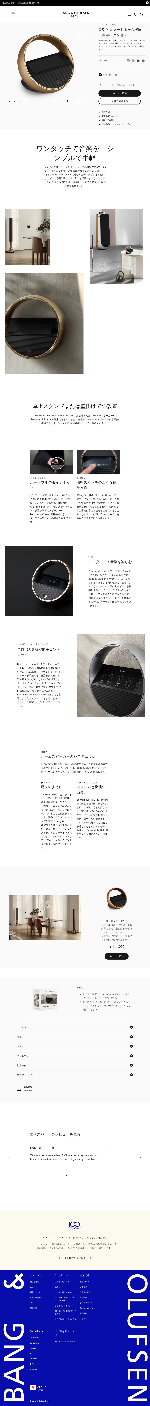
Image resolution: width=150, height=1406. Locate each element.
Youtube (33, 1359)
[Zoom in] (78, 36)
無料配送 (106, 112)
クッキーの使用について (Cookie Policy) (65, 1299)
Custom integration (88, 1308)
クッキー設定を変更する (64, 1292)
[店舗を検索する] (135, 14)
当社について (85, 1281)
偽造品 (58, 1287)
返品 (32, 1287)
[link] (129, 14)
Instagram (34, 1343)
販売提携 (83, 1313)
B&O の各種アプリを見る (65, 1341)
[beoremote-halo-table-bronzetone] (116, 918)
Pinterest (34, 1369)
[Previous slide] (67, 101)
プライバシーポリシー (64, 1305)
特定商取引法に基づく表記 (65, 1319)
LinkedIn (33, 1348)
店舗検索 (33, 1308)
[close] (147, 2)
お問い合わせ (35, 1297)
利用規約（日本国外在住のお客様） (65, 1312)
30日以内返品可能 (110, 116)
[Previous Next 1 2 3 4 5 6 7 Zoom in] (45, 67)
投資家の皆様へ (86, 1292)
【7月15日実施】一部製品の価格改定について (20, 3)
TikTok (32, 1364)
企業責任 (83, 1287)
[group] (51, 462)
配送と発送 (34, 1281)
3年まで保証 (107, 120)
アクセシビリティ (62, 1281)
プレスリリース (86, 1303)
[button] (9, 1157)
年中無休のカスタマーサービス (116, 124)
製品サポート (35, 1292)
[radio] (128, 61)
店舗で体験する (119, 101)
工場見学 (83, 1318)
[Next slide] (78, 101)
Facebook (34, 1337)
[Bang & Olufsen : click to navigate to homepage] (75, 14)
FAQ (31, 1303)
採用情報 (83, 1297)
